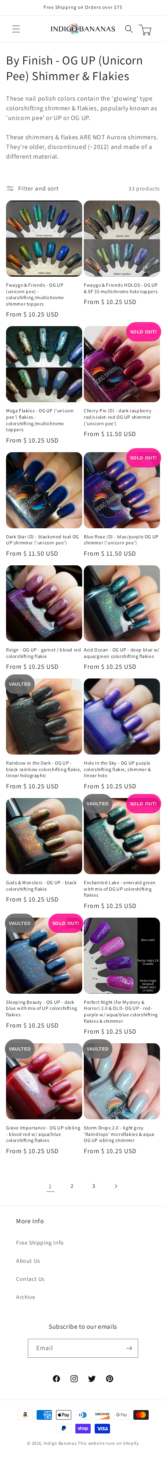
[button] (16, 29)
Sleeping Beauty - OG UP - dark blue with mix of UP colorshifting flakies (41, 1008)
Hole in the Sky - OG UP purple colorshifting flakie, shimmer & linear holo (117, 769)
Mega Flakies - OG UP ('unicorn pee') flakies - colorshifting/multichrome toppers (40, 419)
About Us (28, 1260)
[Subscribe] (129, 1348)
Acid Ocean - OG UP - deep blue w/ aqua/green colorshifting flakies (122, 653)
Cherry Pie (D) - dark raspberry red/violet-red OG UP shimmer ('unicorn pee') (118, 416)
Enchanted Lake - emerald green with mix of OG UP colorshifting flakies (120, 888)
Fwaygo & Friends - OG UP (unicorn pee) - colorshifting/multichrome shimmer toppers (35, 294)
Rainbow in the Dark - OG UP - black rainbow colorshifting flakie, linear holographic (43, 769)
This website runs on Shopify (108, 1443)
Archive (25, 1297)
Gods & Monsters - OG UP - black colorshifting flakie (41, 885)
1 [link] (50, 1186)
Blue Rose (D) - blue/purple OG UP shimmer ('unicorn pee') (121, 540)
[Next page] (115, 1186)
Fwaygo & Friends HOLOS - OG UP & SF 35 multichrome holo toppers (121, 288)
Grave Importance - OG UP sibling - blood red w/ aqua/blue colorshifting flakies (43, 1134)
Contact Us (30, 1278)
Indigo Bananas (60, 1443)
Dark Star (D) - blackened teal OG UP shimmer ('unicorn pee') (42, 540)
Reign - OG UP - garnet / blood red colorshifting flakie (43, 653)
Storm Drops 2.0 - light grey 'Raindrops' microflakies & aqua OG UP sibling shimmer (119, 1134)
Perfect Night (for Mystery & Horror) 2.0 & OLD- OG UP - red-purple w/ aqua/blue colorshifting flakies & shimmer (121, 1011)
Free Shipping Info (40, 1242)
